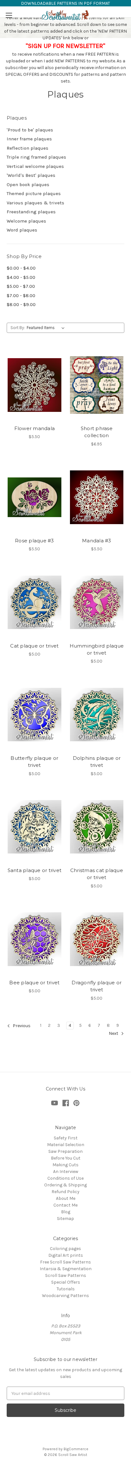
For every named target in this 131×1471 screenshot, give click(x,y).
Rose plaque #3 (34, 541)
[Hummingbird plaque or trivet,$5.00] (97, 602)
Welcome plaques (26, 221)
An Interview (65, 1171)
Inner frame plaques (29, 139)
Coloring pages (65, 1248)
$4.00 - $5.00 (21, 277)
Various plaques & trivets (35, 203)
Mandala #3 (96, 541)
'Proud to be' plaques (30, 130)
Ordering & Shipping (65, 1185)
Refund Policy (65, 1191)
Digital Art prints (65, 1255)
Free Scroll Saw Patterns (65, 1262)
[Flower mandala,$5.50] (34, 385)
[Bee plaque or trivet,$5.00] (34, 939)
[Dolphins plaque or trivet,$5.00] (97, 714)
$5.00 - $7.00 (21, 286)
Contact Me (65, 1205)
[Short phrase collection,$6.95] (97, 385)
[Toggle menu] (8, 15)
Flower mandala (34, 428)
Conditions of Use (65, 1178)
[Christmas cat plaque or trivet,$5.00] (97, 826)
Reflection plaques (27, 148)
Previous (21, 1025)
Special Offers (65, 1282)
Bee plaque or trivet (34, 982)
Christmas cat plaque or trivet (96, 874)
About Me (65, 1198)
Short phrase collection (97, 432)
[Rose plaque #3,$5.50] (34, 497)
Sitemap (65, 1218)
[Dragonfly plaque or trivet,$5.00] (97, 939)
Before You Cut (65, 1158)
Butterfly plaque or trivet (34, 761)
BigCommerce (76, 1449)
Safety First (66, 1138)
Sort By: (17, 327)
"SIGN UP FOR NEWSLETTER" (65, 46)
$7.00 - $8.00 (21, 295)
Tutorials (66, 1289)
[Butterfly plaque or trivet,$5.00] (34, 714)
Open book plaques (28, 184)
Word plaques (22, 230)
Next (114, 1033)
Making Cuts (65, 1165)
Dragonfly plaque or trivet (96, 986)
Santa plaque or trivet (35, 870)
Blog (65, 1212)
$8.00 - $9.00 (21, 304)
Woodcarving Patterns (65, 1295)
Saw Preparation (65, 1151)
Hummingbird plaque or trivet (97, 649)
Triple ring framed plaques (36, 157)
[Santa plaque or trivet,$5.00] (34, 826)
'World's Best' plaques (31, 175)
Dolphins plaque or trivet (97, 761)
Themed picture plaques (34, 193)
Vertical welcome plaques (35, 166)
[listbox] (47, 328)
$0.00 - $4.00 (21, 268)
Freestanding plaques (31, 212)
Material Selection (65, 1144)
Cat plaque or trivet (34, 646)
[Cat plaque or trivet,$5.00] (34, 602)
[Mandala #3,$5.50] (97, 497)
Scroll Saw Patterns (65, 1275)
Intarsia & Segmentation (66, 1268)
